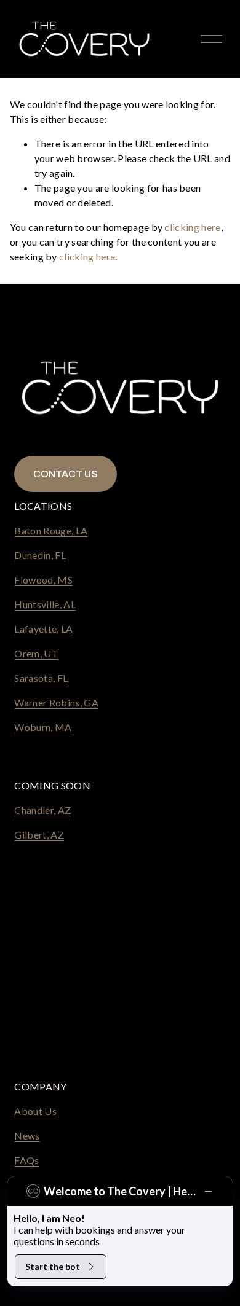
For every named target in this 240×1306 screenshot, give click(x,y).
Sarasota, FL (41, 678)
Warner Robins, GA (56, 702)
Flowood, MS (43, 579)
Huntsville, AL (44, 604)
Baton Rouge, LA (50, 530)
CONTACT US (65, 474)
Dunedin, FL (40, 555)
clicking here (192, 227)
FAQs (26, 1160)
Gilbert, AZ (39, 834)
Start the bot (52, 1266)
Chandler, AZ (42, 810)
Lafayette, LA (43, 629)
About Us (35, 1111)
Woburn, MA (42, 727)
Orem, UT (36, 653)
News (26, 1135)
